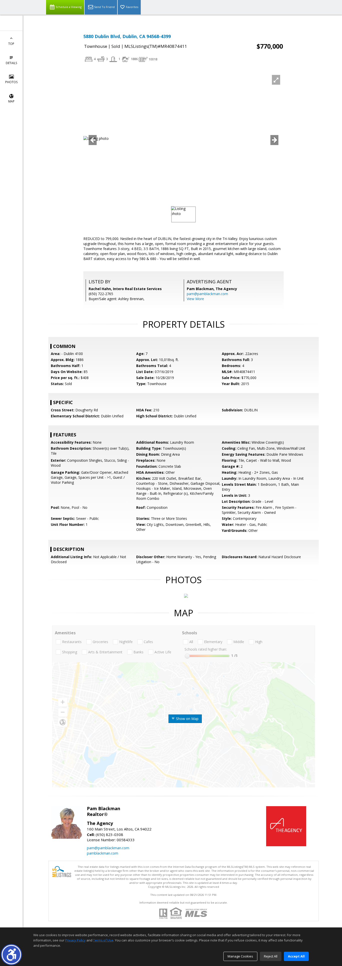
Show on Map (187, 718)
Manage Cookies (240, 956)
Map (11, 101)
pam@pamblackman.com (207, 293)
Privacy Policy (75, 940)
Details (11, 63)
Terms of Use (103, 940)
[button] (11, 954)
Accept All (296, 956)
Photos (11, 82)
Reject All (270, 956)
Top (11, 44)
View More (195, 298)
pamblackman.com (102, 853)
